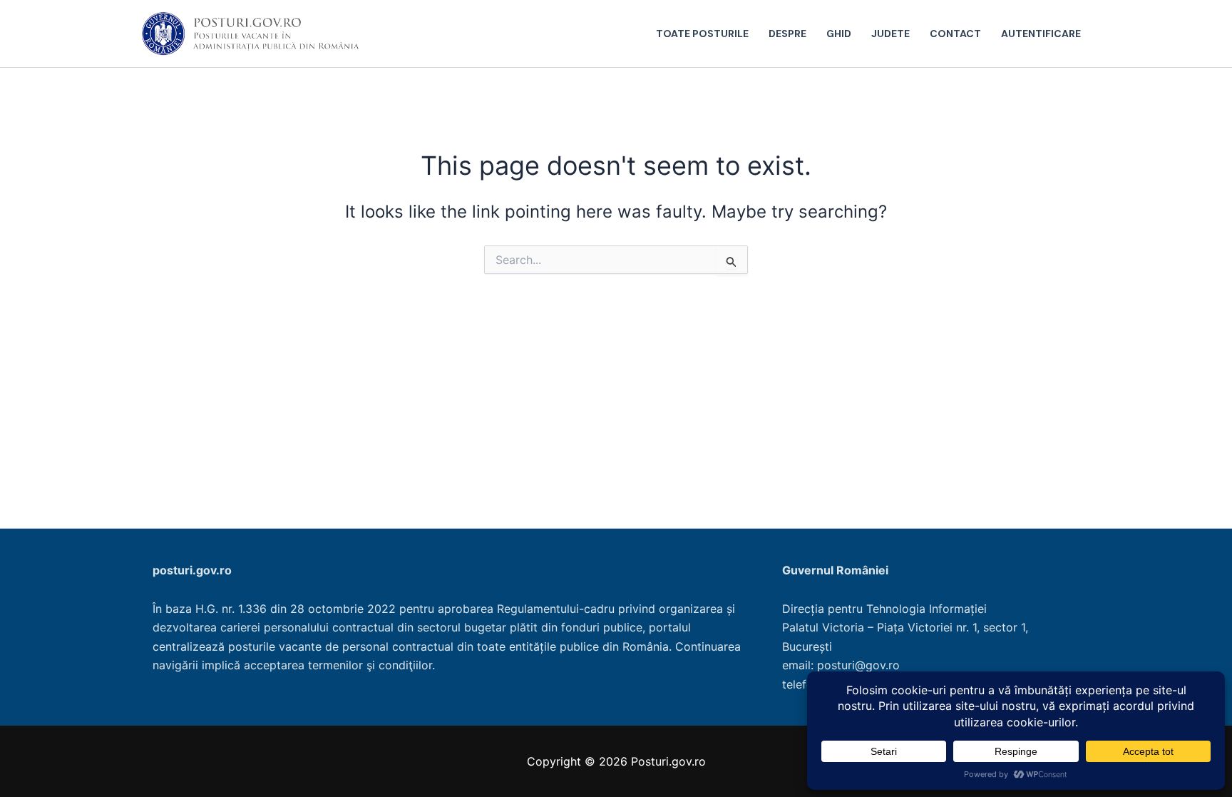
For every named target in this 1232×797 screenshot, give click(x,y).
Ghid (838, 33)
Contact (955, 33)
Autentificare (1041, 33)
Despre (787, 33)
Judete (890, 33)
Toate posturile (702, 33)
